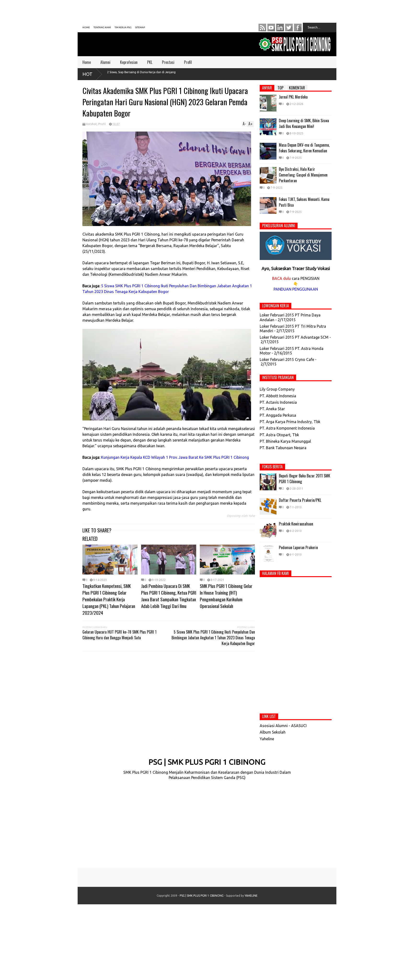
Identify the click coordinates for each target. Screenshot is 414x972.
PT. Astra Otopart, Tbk (279, 435)
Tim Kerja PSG (123, 27)
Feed (262, 27)
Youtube (271, 27)
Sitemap (140, 27)
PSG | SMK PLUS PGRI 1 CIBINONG (207, 761)
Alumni (105, 62)
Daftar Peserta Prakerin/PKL (300, 500)
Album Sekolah (273, 732)
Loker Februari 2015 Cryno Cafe (287, 359)
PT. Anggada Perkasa (278, 415)
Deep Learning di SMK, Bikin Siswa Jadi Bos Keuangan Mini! (304, 123)
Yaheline (267, 739)
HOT (87, 74)
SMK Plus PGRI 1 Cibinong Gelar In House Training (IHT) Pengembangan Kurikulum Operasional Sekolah (226, 595)
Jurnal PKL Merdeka (293, 97)
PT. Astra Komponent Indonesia (287, 428)
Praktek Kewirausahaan (296, 524)
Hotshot (91, 124)
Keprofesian (129, 62)
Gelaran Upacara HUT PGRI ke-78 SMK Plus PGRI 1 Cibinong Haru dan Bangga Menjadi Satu (119, 635)
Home (86, 27)
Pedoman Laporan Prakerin (298, 547)
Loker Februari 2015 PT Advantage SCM (294, 337)
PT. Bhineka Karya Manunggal (285, 441)
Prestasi (168, 62)
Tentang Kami (102, 27)
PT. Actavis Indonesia (278, 402)
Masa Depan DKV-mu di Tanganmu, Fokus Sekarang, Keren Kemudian (304, 148)
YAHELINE (251, 895)
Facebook (298, 27)
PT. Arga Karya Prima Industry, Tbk (290, 422)
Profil (188, 62)
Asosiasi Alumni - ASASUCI (283, 725)
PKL (149, 62)
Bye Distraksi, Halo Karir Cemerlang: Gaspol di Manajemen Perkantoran (303, 174)
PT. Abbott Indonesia (278, 396)
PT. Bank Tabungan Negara (283, 448)
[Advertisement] (198, 11)
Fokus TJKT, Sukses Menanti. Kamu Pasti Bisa (304, 202)
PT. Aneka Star (272, 409)
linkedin (280, 27)
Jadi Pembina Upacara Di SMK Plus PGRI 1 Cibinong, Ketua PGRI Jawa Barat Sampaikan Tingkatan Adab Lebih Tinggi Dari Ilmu (168, 595)
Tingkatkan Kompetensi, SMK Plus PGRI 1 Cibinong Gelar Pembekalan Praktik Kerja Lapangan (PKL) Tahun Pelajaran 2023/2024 (108, 599)
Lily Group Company (277, 389)
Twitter (289, 27)
